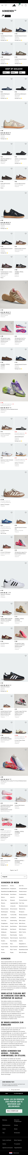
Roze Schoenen (14, 946)
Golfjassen (3, 932)
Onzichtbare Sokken (13, 894)
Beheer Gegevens (18, 1140)
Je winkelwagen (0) (18, 1093)
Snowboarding (22, 894)
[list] (16, 16)
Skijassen (12, 900)
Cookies (4, 1143)
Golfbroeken (4, 929)
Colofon (4, 1129)
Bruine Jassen (4, 917)
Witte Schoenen (23, 926)
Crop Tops (3, 920)
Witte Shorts (22, 923)
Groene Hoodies (3, 952)
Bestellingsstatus (6, 1125)
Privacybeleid (17, 1143)
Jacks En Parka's (12, 897)
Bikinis (3, 897)
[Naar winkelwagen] (25, 5)
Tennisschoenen (23, 900)
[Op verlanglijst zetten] (11, 21)
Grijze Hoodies (4, 946)
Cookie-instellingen (6, 1140)
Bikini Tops (4, 900)
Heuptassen (13, 888)
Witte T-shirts (22, 932)
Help (3, 1132)
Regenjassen (13, 932)
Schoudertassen (23, 888)
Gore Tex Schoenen (21, 886)
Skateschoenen (23, 891)
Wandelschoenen (23, 906)
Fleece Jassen (4, 926)
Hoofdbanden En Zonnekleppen (13, 891)
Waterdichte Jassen (22, 909)
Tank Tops (21, 903)
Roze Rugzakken (13, 944)
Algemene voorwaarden (7, 1147)
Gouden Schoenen (3, 941)
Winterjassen (22, 917)
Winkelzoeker (17, 1132)
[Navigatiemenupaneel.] (2, 5)
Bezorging (4, 1120)
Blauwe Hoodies (3, 903)
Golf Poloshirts (5, 938)
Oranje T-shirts (14, 923)
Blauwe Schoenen (3, 906)
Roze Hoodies (13, 941)
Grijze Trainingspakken (5, 950)
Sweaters (21, 897)
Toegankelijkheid (18, 1147)
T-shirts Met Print (4, 944)
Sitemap (16, 1125)
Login (6, 1093)
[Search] (22, 5)
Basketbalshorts (5, 888)
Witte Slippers (22, 929)
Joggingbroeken (14, 903)
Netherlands (16, 1152)
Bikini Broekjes (5, 894)
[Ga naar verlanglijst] (5, 5)
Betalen (16, 1129)
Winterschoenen (23, 914)
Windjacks (21, 911)
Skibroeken (4, 914)
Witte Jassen (22, 920)
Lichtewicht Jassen (13, 918)
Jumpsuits (12, 906)
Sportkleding (13, 926)
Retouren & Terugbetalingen (17, 1121)
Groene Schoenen (12, 886)
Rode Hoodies (13, 935)
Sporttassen (13, 929)
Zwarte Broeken (21, 935)
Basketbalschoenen (6, 891)
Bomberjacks (4, 911)
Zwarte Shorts (22, 938)
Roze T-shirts (13, 949)
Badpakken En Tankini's (4, 886)
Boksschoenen (5, 909)
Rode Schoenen (14, 938)
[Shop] (14, 6)
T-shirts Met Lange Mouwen (14, 915)
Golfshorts (3, 935)
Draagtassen (4, 923)
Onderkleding (13, 920)
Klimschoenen (13, 909)
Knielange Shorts (12, 912)
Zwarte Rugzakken (22, 941)
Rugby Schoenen (12, 952)
